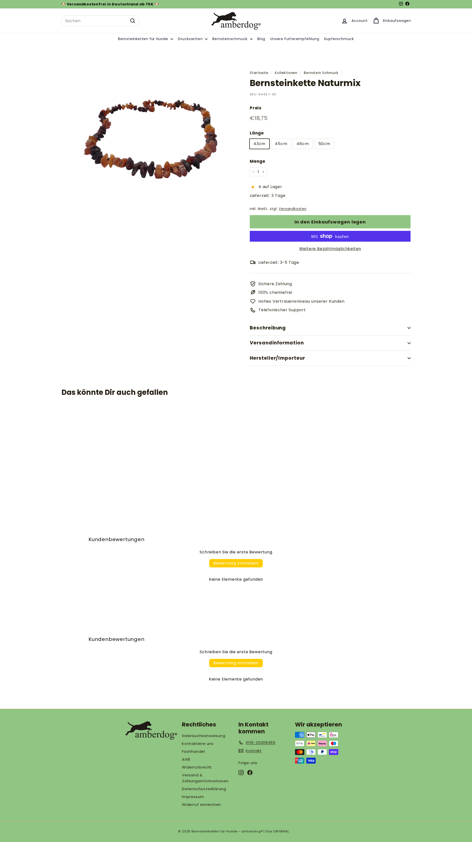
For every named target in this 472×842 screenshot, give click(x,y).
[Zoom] (147, 143)
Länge (257, 133)
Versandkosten (292, 209)
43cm (259, 144)
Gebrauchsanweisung (203, 735)
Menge (257, 161)
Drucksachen (191, 38)
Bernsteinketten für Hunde (143, 38)
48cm (302, 144)
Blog (261, 38)
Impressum (193, 796)
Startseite (259, 73)
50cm (324, 144)
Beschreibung (268, 328)
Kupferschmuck (339, 38)
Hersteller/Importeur (277, 358)
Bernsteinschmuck (230, 38)
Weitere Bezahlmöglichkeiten (330, 248)
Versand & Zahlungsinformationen (205, 777)
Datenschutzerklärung (204, 788)
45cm (281, 144)
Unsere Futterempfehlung (294, 38)
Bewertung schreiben (236, 563)
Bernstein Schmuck (321, 73)
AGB (186, 759)
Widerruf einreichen (201, 804)
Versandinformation (277, 343)
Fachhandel (193, 751)
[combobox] (100, 20)
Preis (256, 108)
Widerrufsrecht (197, 767)
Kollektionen (286, 73)
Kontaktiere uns (198, 743)
